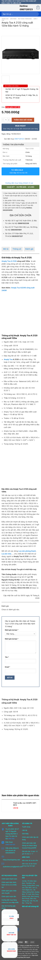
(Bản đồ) (11, 838)
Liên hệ (24, 830)
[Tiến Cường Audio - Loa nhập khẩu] (12, 7)
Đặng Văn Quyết (25, 957)
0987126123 (19, 139)
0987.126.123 (10, 844)
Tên (7, 657)
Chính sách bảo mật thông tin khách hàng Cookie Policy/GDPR (29, 845)
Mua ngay (20, 127)
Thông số (17, 249)
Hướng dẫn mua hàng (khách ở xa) (19, 183)
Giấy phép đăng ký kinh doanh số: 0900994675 (12, 850)
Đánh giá (29, 249)
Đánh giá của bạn (11, 630)
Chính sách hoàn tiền (9, 896)
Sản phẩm (13, 19)
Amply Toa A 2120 (9, 261)
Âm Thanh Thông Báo (25, 19)
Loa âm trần (6, 554)
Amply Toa (8, 359)
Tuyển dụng (26, 827)
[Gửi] (36, 14)
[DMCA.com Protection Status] (27, 921)
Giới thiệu (25, 834)
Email (7, 667)
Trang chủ (5, 19)
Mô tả (5, 249)
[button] (3, 7)
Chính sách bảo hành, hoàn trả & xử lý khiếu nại (9, 884)
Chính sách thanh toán (9, 879)
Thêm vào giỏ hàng (23, 120)
